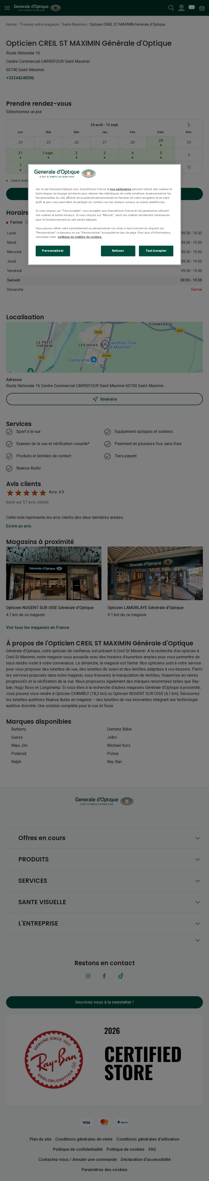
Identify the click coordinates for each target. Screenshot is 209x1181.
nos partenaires (121, 189)
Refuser (118, 250)
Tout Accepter (156, 250)
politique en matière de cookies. (80, 237)
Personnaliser (52, 250)
